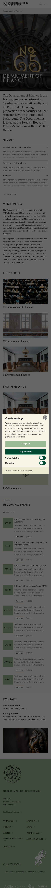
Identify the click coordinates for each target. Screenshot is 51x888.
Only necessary (25, 451)
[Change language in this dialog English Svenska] (45, 418)
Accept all (25, 443)
